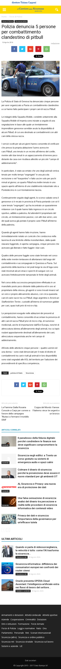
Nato (38, 628)
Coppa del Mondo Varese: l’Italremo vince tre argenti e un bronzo (46, 410)
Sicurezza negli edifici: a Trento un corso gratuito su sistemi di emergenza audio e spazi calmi (37, 459)
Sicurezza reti (21, 557)
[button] (57, 10)
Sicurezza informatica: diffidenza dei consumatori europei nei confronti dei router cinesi (37, 567)
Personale (19, 632)
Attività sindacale (33, 615)
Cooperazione (17, 619)
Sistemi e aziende (23, 591)
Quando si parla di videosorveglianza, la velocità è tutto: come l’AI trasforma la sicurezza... (37, 550)
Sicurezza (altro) (21, 21)
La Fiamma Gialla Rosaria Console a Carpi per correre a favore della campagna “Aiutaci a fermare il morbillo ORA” (15, 413)
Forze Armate (37, 623)
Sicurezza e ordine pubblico (31, 637)
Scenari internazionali (40, 632)
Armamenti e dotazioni (12, 615)
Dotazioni (41, 619)
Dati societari (30, 660)
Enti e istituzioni (8, 623)
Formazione (23, 623)
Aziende (5, 445)
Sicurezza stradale (24, 641)
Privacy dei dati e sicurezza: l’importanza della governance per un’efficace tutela (37, 519)
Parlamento (7, 632)
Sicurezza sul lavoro (43, 641)
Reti (27, 632)
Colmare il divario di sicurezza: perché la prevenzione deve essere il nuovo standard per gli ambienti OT (39, 473)
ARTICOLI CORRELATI (11, 430)
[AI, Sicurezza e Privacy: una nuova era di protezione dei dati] (8, 487)
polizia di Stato (17, 373)
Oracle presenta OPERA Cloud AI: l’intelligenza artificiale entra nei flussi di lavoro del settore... (37, 584)
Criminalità (30, 619)
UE (21, 646)
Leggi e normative (26, 628)
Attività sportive (49, 615)
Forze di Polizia (7, 21)
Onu (45, 628)
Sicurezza (30, 373)
